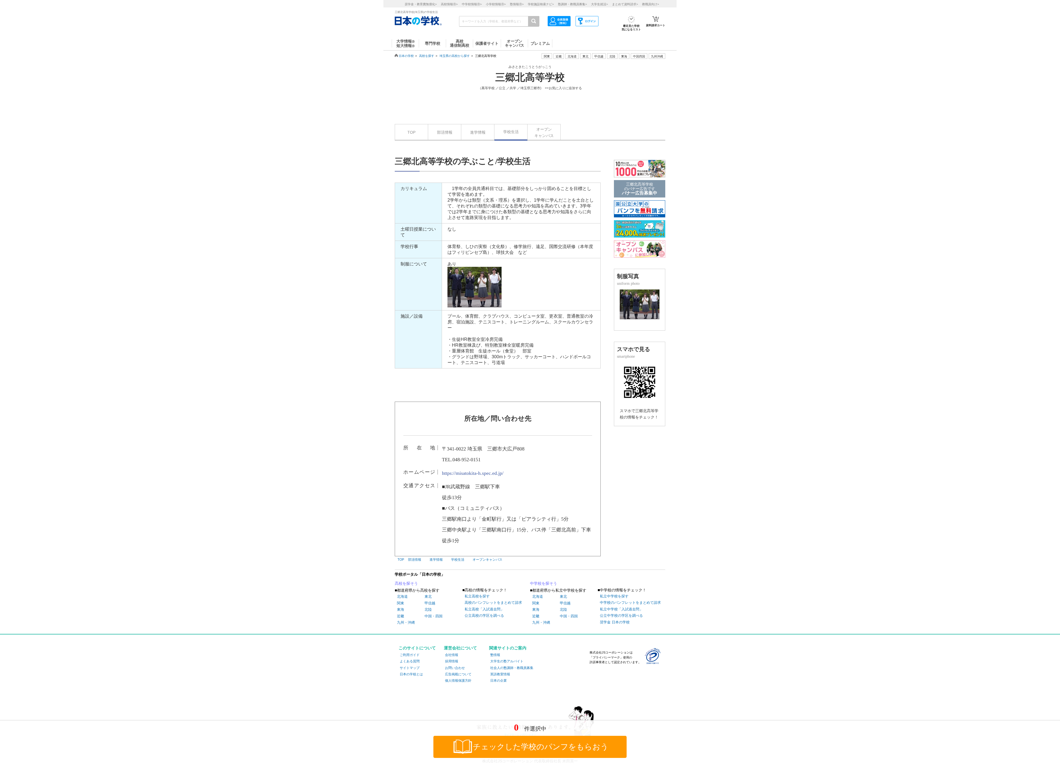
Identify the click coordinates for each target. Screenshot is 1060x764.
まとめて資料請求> (625, 4)
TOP (411, 132)
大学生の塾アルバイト (506, 661)
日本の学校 (406, 55)
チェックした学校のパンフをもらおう (540, 746)
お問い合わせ (455, 668)
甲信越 (430, 603)
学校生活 (511, 132)
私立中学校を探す (614, 596)
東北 (428, 596)
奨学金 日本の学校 (615, 622)
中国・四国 (433, 616)
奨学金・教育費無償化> (421, 4)
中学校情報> (472, 4)
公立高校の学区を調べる (484, 615)
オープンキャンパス (544, 132)
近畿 (400, 616)
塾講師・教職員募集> (572, 4)
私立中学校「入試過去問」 (621, 609)
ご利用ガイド (410, 655)
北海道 (572, 56)
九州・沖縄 (406, 622)
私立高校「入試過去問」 (484, 609)
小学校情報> (496, 4)
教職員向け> (650, 4)
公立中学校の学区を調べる (621, 615)
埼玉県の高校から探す (454, 55)
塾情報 (495, 655)
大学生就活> (599, 4)
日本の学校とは (411, 674)
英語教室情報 (500, 674)
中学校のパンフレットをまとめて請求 (630, 602)
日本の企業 (498, 681)
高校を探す (426, 55)
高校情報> (449, 4)
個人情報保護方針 (458, 681)
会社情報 (451, 655)
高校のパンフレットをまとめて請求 (493, 602)
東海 (400, 609)
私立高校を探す (477, 596)
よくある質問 (410, 661)
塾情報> (517, 4)
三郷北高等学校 (530, 77)
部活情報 (444, 132)
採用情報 (451, 661)
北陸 (428, 609)
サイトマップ (410, 668)
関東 (400, 603)
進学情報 (478, 132)
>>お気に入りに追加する (563, 88)
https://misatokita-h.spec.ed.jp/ (473, 473)
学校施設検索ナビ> (541, 4)
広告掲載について (458, 674)
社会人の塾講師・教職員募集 (511, 668)
